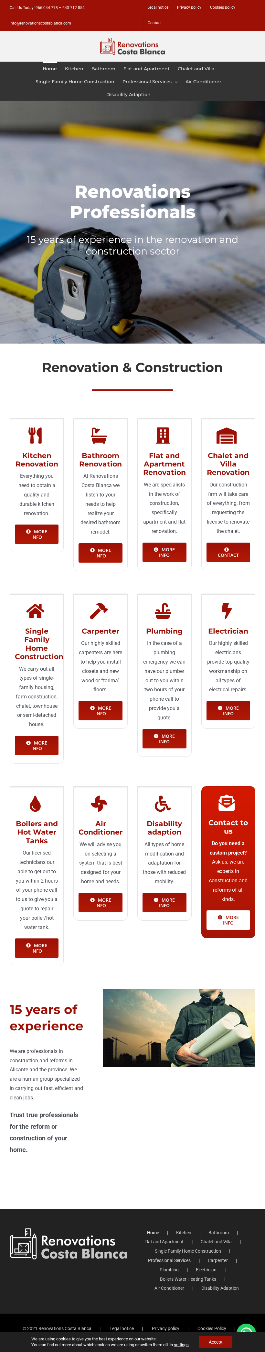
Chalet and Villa (216, 1241)
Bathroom (218, 1232)
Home (153, 1232)
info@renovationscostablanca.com (40, 23)
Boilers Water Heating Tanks (188, 1279)
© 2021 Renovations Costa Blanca (57, 1328)
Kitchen (183, 1232)
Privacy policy (165, 1328)
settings (181, 1344)
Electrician (206, 1269)
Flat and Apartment (164, 1241)
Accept (216, 1342)
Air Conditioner (169, 1288)
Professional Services (169, 1260)
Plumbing (169, 1269)
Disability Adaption (220, 1288)
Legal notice (122, 1328)
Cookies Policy (211, 1328)
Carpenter (218, 1260)
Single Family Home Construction (188, 1251)
